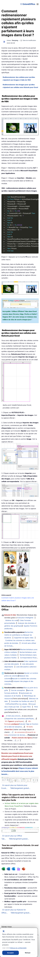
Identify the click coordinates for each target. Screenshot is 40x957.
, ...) (11, 732)
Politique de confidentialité (18, 948)
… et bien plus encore (12, 716)
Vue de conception (18, 690)
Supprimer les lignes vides (23, 638)
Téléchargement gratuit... (20, 788)
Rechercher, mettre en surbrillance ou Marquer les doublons (18, 635)
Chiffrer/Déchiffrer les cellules (16, 704)
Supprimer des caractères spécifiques (20, 719)
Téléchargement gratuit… (21, 913)
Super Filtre (26, 707)
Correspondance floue (28, 658)
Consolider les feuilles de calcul (22, 701)
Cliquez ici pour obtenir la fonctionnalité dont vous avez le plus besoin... (19, 771)
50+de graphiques (14, 721)
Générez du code (11, 620)
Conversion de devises (16, 735)
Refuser (27, 953)
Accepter (10, 953)
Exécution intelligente (25, 618)
